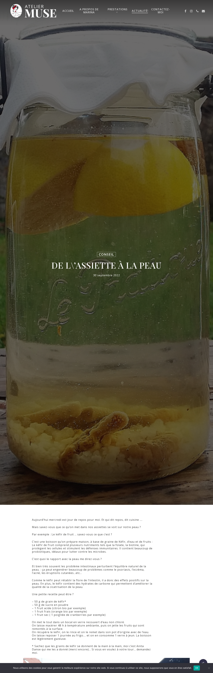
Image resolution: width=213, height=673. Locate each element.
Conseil (106, 254)
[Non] (209, 668)
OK (196, 668)
